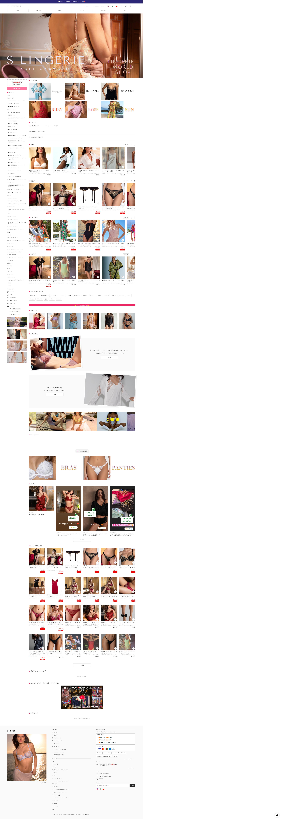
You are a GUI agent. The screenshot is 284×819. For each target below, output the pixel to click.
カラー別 (9, 195)
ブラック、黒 (11, 206)
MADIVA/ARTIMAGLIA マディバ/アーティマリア (17, 158)
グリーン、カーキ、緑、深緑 (15, 200)
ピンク (9, 213)
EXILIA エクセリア (13, 123)
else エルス (11, 126)
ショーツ (82, 10)
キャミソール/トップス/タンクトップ (16, 240)
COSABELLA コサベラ (14, 112)
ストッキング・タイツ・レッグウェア (16, 257)
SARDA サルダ (11, 173)
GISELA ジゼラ (12, 132)
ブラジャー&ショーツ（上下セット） (15, 229)
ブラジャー (60, 10)
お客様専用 (9, 263)
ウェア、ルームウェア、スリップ (15, 280)
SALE (102, 6)
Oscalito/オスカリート (14, 168)
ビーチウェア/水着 (11, 254)
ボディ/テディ (10, 243)
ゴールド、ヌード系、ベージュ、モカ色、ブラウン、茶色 (17, 222)
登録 (133, 785)
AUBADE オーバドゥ (13, 103)
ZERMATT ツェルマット (14, 192)
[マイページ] (125, 6)
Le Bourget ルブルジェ (14, 155)
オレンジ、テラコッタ (13, 226)
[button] (9, 6)
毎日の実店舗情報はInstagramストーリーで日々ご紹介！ (43, 126)
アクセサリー (10, 266)
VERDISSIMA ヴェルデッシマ (15, 189)
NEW (17, 10)
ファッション (95, 6)
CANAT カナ (12, 115)
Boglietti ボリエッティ (14, 106)
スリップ (103, 10)
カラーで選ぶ (39, 10)
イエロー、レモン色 (13, 219)
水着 (9, 283)
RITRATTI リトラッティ (14, 171)
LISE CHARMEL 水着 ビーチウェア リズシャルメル (17, 141)
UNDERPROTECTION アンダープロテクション (17, 185)
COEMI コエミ (12, 109)
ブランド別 (86, 6)
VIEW (109, 357)
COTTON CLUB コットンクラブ (16, 118)
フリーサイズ (10, 260)
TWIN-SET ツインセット (14, 176)
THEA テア (11, 182)
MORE (82, 540)
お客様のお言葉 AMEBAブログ (37, 131)
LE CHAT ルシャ (13, 152)
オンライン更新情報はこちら (36, 137)
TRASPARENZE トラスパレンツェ (16, 179)
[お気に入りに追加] (49, 167)
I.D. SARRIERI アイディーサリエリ (17, 135)
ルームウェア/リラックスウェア (14, 252)
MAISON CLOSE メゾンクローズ (16, 165)
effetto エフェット (12, 121)
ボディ (124, 10)
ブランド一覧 (10, 98)
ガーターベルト (10, 246)
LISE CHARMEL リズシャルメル (16, 138)
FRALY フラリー (12, 129)
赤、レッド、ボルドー (13, 198)
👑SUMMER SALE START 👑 (82, 305)
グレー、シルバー (12, 216)
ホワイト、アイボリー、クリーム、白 (17, 203)
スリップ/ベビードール (12, 237)
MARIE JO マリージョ (14, 162)
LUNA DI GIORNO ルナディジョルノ (17, 148)
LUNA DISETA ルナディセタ (15, 145)
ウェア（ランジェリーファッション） (16, 249)
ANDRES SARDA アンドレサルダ (16, 101)
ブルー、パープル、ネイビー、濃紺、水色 (16, 210)
